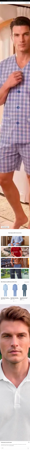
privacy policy (11, 445)
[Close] (29, 442)
